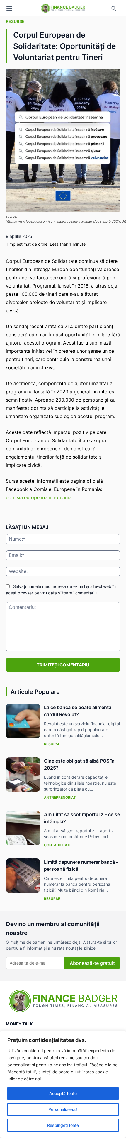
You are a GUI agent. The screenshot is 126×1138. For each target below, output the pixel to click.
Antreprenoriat (60, 797)
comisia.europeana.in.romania (38, 497)
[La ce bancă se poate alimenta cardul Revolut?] (23, 721)
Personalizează (63, 1109)
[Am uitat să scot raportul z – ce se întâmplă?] (23, 828)
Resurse (15, 21)
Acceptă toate (63, 1093)
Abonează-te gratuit (92, 963)
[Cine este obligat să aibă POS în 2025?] (23, 774)
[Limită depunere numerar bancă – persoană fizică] (23, 875)
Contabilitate (57, 845)
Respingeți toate (63, 1125)
